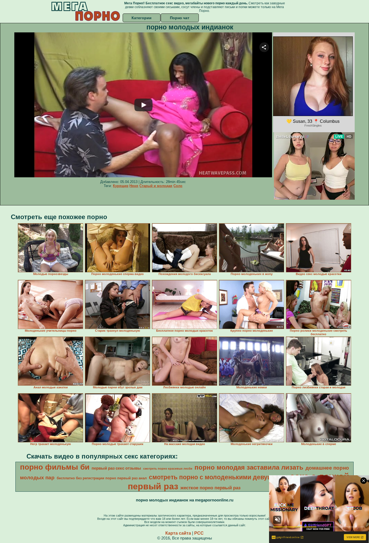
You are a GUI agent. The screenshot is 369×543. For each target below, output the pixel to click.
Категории (142, 18)
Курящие (120, 186)
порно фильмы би (54, 467)
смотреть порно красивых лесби (167, 468)
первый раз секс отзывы (116, 468)
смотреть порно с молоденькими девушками (218, 477)
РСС (199, 533)
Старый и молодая (155, 186)
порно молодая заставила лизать (248, 467)
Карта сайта (178, 533)
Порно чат (179, 18)
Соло (177, 186)
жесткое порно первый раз (210, 487)
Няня (133, 186)
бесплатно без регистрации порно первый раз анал (102, 478)
